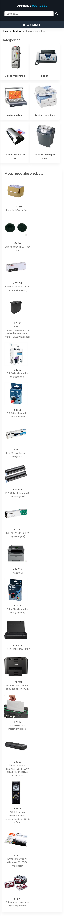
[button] (31, 24)
